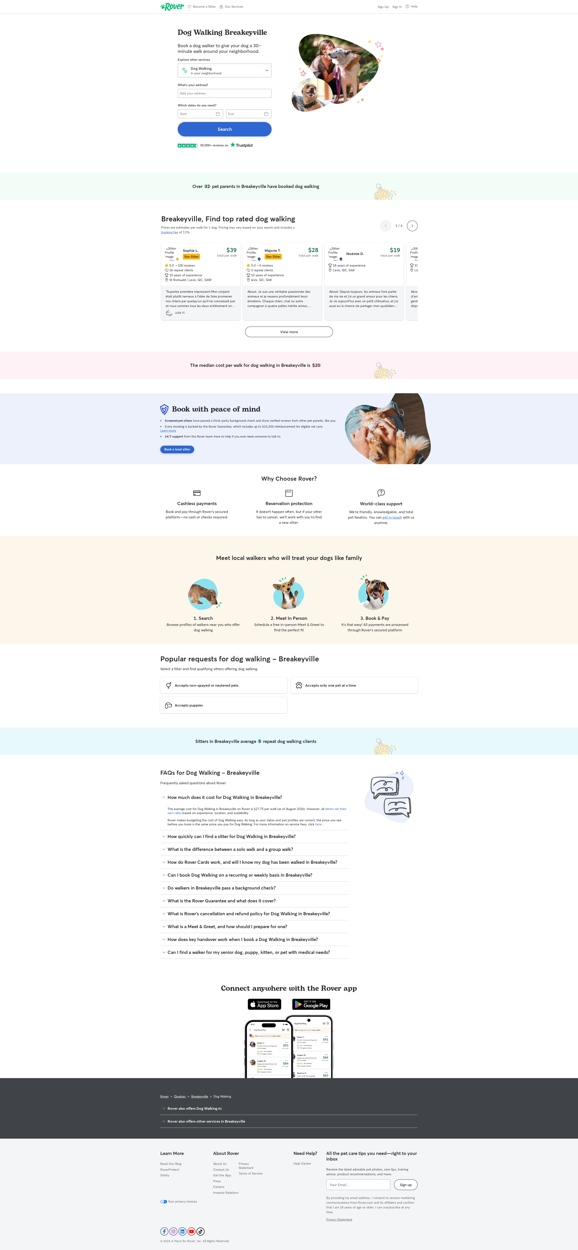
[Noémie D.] (364, 281)
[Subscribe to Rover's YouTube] (191, 1231)
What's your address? (193, 85)
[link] (225, 129)
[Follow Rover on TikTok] (200, 1231)
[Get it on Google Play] (311, 1004)
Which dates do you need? (197, 105)
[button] (231, 7)
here (319, 824)
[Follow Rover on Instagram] (173, 1231)
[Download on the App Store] (265, 1004)
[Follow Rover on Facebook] (164, 1231)
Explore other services (194, 60)
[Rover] (172, 7)
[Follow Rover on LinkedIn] (182, 1231)
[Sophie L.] (200, 281)
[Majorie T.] (282, 281)
